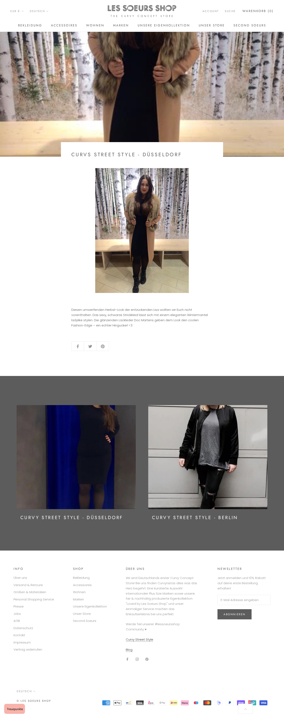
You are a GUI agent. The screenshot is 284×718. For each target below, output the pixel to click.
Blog (129, 649)
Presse (19, 606)
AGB (17, 621)
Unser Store (212, 25)
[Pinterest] (146, 659)
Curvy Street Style (139, 639)
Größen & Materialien (30, 592)
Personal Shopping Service (34, 599)
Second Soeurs (249, 25)
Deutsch (37, 11)
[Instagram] (137, 659)
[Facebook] (127, 659)
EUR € (15, 11)
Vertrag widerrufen (28, 649)
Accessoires (64, 25)
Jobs (17, 613)
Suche (230, 11)
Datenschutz (23, 628)
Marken (121, 25)
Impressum (22, 642)
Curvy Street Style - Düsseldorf (71, 517)
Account (211, 11)
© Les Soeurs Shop (34, 701)
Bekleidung (30, 25)
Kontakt (19, 635)
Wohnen (95, 25)
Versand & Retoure (28, 585)
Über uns (20, 577)
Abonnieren (234, 614)
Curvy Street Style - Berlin (195, 517)
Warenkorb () (258, 11)
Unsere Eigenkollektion (164, 25)
